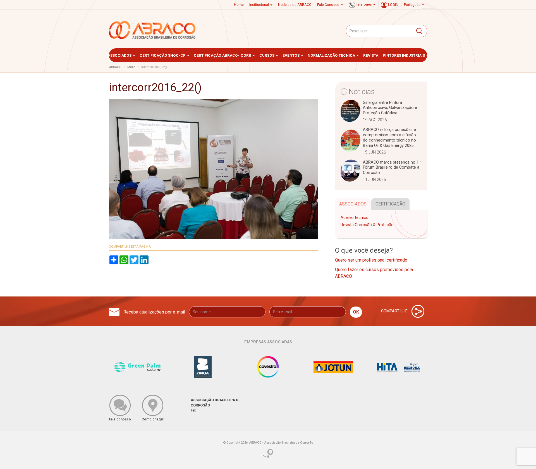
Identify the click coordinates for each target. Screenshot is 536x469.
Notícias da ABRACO (295, 5)
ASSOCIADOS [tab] (353, 204)
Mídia (131, 67)
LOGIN (392, 5)
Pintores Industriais (404, 55)
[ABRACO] (152, 30)
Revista (370, 55)
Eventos (291, 55)
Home (239, 5)
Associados (120, 55)
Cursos (267, 55)
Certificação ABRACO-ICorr (223, 55)
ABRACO (115, 67)
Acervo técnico (354, 217)
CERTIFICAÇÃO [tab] (390, 204)
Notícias (362, 91)
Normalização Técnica (332, 55)
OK (356, 312)
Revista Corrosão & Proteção (367, 224)
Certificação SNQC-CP (163, 55)
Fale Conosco (328, 5)
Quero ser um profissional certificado (371, 260)
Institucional (259, 5)
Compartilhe (395, 311)
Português (412, 5)
